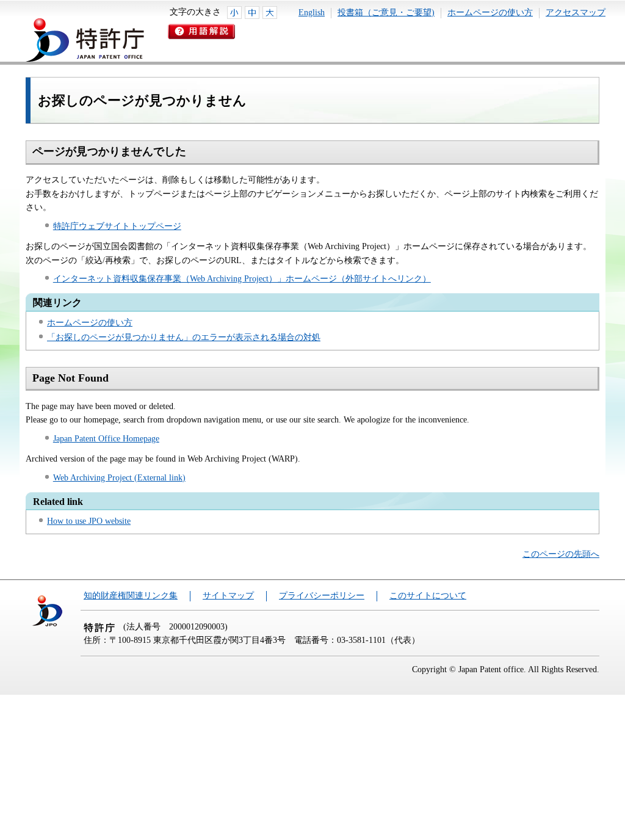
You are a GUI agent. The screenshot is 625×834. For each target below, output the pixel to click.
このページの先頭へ (560, 554)
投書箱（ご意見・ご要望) (386, 12)
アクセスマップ (575, 12)
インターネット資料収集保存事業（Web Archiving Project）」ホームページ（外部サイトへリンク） (242, 278)
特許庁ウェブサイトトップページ (117, 226)
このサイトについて (427, 595)
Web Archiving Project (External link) (119, 477)
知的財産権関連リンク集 (131, 595)
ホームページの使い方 (490, 12)
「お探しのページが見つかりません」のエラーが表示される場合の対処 (183, 337)
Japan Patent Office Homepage (106, 438)
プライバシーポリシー (321, 595)
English (311, 12)
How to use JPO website (89, 521)
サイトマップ (228, 595)
